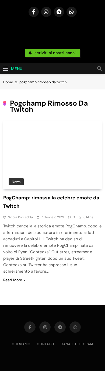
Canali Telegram (77, 344)
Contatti (45, 344)
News (16, 181)
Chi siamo (21, 344)
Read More (12, 280)
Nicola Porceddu (20, 217)
